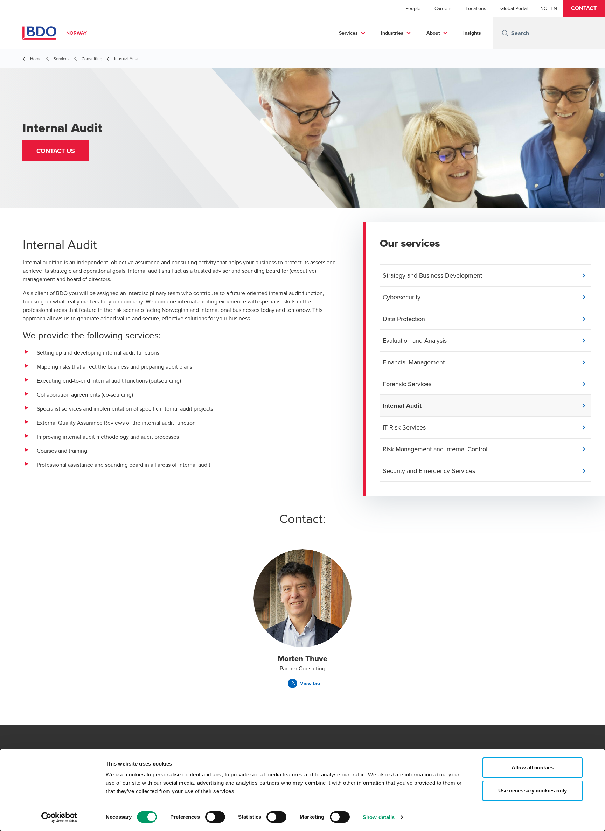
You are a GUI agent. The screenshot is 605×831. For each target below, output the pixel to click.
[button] (584, 8)
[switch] (215, 817)
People (412, 8)
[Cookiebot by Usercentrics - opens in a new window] (59, 817)
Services (348, 32)
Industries (392, 32)
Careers (443, 8)
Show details (379, 817)
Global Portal (514, 8)
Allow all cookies (533, 767)
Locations (476, 8)
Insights (472, 32)
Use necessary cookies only (532, 791)
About (433, 32)
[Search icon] (504, 32)
